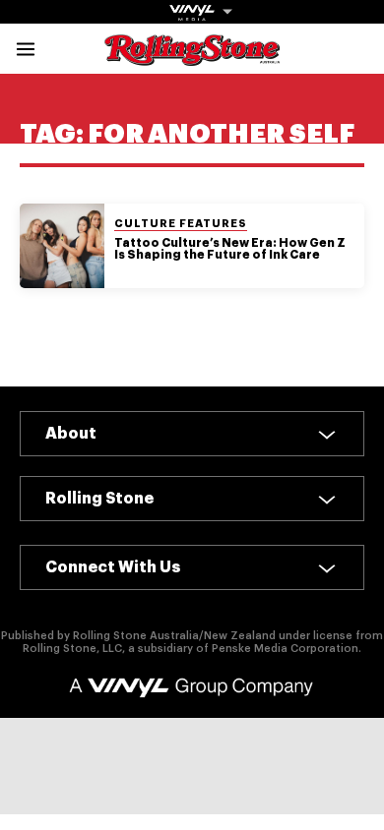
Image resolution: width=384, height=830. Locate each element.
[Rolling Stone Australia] (192, 56)
